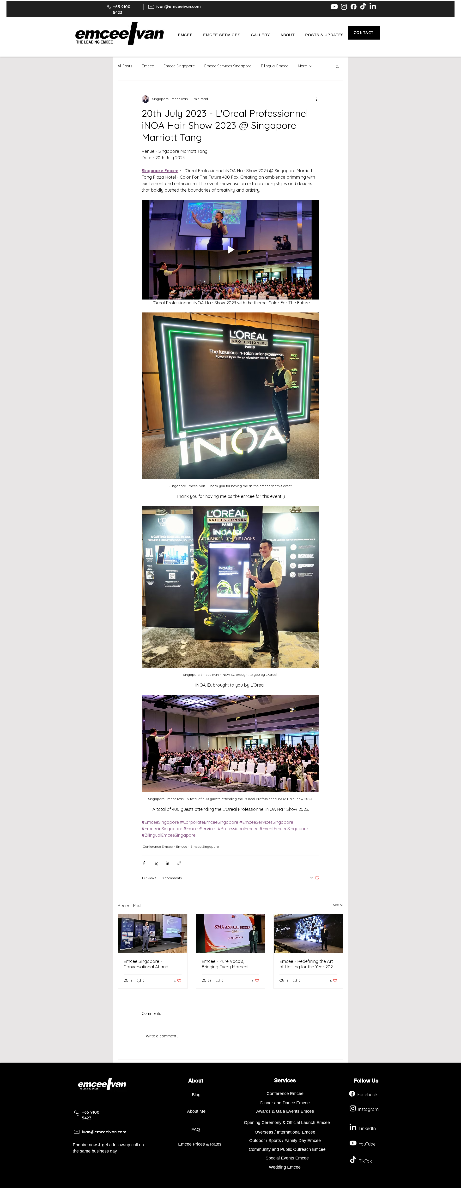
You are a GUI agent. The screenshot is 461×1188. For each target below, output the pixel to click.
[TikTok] (363, 7)
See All (338, 905)
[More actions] (316, 99)
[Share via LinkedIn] (167, 863)
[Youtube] (334, 7)
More (302, 66)
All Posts (125, 66)
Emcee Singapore (179, 66)
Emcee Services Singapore (227, 66)
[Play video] (230, 250)
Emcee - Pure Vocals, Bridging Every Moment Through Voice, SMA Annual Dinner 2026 (229, 964)
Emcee (148, 66)
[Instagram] (344, 7)
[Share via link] (179, 863)
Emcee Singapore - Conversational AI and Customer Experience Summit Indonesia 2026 (147, 964)
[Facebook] (354, 7)
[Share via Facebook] (144, 863)
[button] (185, 35)
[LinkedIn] (373, 7)
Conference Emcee (158, 846)
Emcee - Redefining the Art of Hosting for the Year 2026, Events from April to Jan (307, 964)
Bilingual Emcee (274, 66)
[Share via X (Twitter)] (155, 863)
